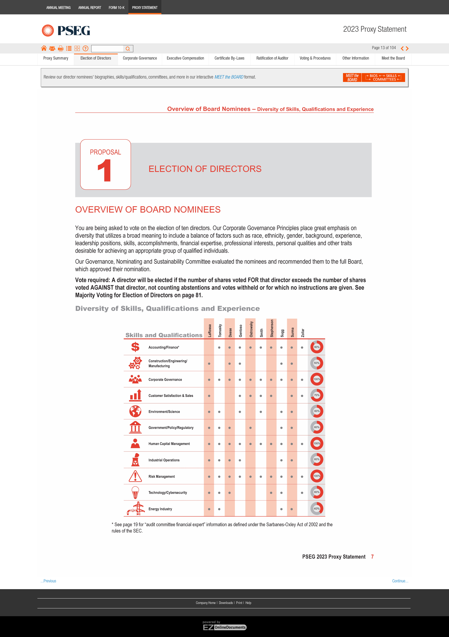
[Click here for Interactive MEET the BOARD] (374, 77)
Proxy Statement (144, 8)
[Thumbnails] (77, 48)
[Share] (52, 48)
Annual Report (89, 8)
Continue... (400, 582)
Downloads (226, 603)
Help (248, 603)
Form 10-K (116, 8)
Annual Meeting (59, 8)
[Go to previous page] (402, 48)
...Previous (48, 582)
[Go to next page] (408, 48)
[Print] (60, 48)
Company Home (206, 603)
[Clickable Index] (69, 48)
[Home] (44, 48)
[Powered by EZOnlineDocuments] (224, 630)
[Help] (85, 48)
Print (239, 603)
